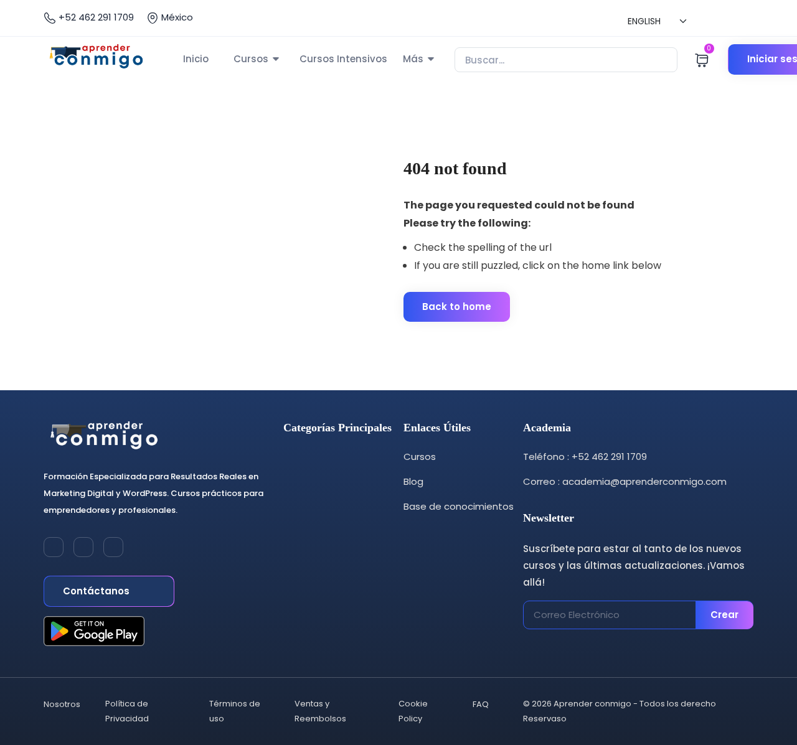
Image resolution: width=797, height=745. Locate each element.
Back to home (456, 306)
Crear (724, 614)
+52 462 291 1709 (95, 17)
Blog (413, 481)
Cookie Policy (413, 711)
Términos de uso (234, 711)
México (176, 17)
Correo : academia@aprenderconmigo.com (625, 481)
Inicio (196, 58)
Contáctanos (97, 590)
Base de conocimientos (458, 506)
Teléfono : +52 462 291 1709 (585, 456)
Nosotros (62, 704)
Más (413, 58)
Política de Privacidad (127, 711)
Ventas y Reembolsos (320, 711)
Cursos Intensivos (343, 58)
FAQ (481, 704)
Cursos (250, 58)
